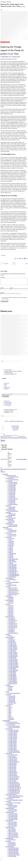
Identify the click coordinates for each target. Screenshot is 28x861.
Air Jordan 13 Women (12, 737)
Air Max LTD (10, 556)
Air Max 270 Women (12, 763)
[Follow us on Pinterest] (4, 378)
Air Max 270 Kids (11, 507)
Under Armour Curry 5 (12, 589)
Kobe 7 (9, 713)
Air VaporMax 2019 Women (14, 783)
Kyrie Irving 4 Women (12, 823)
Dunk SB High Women (12, 805)
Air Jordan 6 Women (12, 745)
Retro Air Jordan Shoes (10, 637)
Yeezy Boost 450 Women (13, 850)
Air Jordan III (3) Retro (12, 646)
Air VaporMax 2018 (12, 566)
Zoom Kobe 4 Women (12, 813)
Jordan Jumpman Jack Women (14, 752)
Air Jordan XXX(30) (12, 672)
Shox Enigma (10, 686)
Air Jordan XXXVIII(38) (12, 682)
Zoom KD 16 (10, 603)
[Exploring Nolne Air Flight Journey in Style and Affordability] (14, 320)
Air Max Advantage (12, 553)
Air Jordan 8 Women (12, 748)
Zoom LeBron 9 (11, 631)
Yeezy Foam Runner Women (14, 854)
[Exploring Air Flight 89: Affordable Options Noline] (14, 316)
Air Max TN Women (12, 781)
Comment (3, 277)
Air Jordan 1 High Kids (12, 482)
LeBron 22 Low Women (13, 835)
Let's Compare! (23, 459)
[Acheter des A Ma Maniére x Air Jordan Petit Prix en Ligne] (14, 332)
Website (2, 292)
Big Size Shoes (9, 583)
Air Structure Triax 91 (12, 564)
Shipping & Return (8, 402)
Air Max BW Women (12, 774)
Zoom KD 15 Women (12, 809)
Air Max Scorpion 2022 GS (13, 776)
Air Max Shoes (9, 537)
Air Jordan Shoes (9, 481)
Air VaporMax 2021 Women (14, 786)
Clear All (18, 459)
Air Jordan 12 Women (12, 735)
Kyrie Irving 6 (10, 611)
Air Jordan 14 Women (12, 738)
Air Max (13, 437)
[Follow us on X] (2, 378)
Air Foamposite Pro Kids (13, 477)
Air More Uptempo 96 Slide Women (15, 796)
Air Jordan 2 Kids (11, 492)
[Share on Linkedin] (22, 258)
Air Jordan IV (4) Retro (12, 648)
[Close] (1, 445)
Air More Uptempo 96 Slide (14, 693)
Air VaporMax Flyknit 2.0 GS (14, 790)
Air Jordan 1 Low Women (13, 731)
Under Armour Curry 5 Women (14, 802)
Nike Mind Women (9, 838)
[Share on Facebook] (17, 258)
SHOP (5, 384)
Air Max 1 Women (11, 756)
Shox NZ (10, 687)
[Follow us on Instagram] (5, 378)
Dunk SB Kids (8, 512)
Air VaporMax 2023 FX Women (14, 787)
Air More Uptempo (9, 578)
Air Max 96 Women (12, 768)
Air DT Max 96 (11, 538)
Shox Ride (10, 689)
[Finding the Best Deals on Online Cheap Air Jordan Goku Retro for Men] (14, 352)
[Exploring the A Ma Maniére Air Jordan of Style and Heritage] (14, 324)
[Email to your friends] (26, 258)
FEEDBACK (6, 388)
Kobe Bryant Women (10, 812)
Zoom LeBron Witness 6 (13, 633)
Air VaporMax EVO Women (14, 789)
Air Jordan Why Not (12, 657)
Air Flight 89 (10, 638)
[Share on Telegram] (24, 258)
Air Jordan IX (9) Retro (12, 649)
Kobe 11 (10, 708)
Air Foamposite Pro (12, 531)
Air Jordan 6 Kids (11, 497)
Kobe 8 (9, 715)
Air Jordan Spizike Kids (13, 504)
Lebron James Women (10, 827)
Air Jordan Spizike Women (13, 750)
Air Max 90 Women (12, 765)
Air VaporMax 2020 (12, 568)
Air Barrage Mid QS (12, 585)
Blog (24, 6)
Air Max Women (9, 753)
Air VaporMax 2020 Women (14, 785)
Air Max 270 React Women (13, 761)
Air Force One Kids (10, 478)
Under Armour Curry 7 (12, 594)
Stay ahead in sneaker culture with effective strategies (14, 346)
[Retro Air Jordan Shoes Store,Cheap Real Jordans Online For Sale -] (14, 470)
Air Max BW (10, 555)
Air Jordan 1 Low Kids (12, 483)
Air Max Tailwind (11, 560)
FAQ (5, 386)
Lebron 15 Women (12, 828)
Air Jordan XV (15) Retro (13, 664)
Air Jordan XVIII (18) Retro (13, 667)
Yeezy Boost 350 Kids (12, 524)
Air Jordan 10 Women (12, 733)
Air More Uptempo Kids (10, 509)
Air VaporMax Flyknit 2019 (13, 575)
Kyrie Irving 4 (10, 608)
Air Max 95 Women (12, 767)
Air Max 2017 (11, 542)
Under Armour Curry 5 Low (13, 590)
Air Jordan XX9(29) (12, 668)
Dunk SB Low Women (12, 807)
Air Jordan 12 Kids (12, 487)
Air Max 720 (10, 546)
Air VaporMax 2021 (12, 570)
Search (2, 436)
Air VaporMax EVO (12, 572)
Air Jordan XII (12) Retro (13, 661)
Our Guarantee (7, 405)
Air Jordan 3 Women (12, 741)
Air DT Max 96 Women (13, 755)
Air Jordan (3, 255)
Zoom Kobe (8, 705)
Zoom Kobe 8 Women (12, 817)
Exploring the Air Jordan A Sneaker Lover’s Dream (13, 338)
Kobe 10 (10, 707)
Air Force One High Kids (13, 479)
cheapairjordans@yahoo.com (10, 374)
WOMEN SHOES (6, 720)
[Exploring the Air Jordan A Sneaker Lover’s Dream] (14, 336)
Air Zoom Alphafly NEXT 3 (13, 582)
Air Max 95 (10, 549)
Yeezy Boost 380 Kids (12, 526)
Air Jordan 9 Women (12, 749)
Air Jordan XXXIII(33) (12, 676)
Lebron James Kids (9, 519)
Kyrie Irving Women (9, 820)
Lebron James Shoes (10, 616)
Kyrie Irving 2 (10, 605)
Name (2, 288)
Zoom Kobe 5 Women (12, 815)
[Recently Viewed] (4, 434)
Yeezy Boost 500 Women (13, 852)
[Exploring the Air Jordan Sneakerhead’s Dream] (14, 348)
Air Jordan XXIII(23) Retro (13, 670)
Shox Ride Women (12, 844)
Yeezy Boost (8, 694)
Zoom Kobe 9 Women (13, 819)
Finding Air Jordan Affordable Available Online (12, 342)
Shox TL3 (10, 690)
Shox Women (8, 841)
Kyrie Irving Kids (9, 516)
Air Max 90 (10, 548)
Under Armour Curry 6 (12, 592)
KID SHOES (5, 474)
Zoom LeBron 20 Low (12, 624)
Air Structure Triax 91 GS (13, 782)
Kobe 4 (9, 709)
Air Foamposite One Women (11, 722)
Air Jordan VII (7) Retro (12, 655)
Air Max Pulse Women (12, 775)
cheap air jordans (14, 122)
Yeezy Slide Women (12, 856)
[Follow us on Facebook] (3, 378)
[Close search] (2, 443)
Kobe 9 (9, 716)
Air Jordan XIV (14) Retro (13, 663)
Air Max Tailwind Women (13, 778)
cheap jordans (16, 64)
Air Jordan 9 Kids (11, 503)
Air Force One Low (12, 535)
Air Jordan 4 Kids (11, 494)
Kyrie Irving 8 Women (12, 824)
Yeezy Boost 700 (11, 701)
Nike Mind (8, 634)
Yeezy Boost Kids (9, 523)
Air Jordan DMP (11, 641)
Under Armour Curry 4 (12, 587)
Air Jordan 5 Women (12, 744)
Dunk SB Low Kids (11, 514)
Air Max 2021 (11, 544)
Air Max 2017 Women (12, 759)
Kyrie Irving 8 (10, 613)
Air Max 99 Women (12, 771)
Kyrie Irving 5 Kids (11, 518)
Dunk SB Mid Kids (11, 515)
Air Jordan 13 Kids (12, 489)
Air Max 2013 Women (12, 757)
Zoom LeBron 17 (11, 618)
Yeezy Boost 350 (11, 696)
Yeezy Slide (10, 704)
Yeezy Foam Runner (12, 702)
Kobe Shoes (17, 437)
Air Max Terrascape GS (13, 779)
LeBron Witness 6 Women (13, 837)
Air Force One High (12, 534)
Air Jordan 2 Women (12, 739)
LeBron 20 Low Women (13, 833)
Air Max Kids (8, 505)
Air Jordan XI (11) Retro (12, 660)
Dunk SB (22, 437)
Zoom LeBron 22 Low (12, 627)
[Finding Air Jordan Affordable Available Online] (14, 340)
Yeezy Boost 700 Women (13, 853)
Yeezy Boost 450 (11, 698)
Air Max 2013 (11, 541)
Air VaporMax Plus (12, 576)
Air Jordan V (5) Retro (12, 652)
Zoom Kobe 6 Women (13, 816)
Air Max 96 (10, 550)
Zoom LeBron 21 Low (12, 626)
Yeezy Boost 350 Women (13, 848)
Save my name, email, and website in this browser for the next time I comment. (14, 298)
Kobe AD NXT (11, 719)
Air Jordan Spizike (12, 650)
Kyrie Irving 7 (10, 612)
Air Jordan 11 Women (12, 734)
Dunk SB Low (10, 598)
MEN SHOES (5, 527)
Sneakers (6, 42)
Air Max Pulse (11, 557)
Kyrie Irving (8, 604)
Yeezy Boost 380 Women (13, 849)
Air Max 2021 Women (12, 760)
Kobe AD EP (10, 718)
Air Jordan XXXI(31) (12, 674)
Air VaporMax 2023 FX (13, 571)
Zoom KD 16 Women (12, 811)
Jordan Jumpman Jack (12, 683)
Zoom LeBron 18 (11, 619)
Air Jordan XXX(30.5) (12, 671)
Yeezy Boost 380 (11, 697)
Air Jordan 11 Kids (11, 486)
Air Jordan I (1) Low (12, 644)
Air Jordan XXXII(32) (12, 675)
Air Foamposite (9, 529)
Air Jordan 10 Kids (12, 485)
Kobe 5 (9, 711)
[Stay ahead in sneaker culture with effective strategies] (14, 344)
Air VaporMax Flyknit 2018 (13, 574)
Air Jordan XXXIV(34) (12, 678)
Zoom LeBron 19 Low (12, 623)
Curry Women (8, 801)
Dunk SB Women (9, 804)
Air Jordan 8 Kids (11, 501)
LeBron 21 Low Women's (13, 834)
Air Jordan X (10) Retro (12, 659)
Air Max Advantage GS (13, 772)
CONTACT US (7, 387)
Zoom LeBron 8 (11, 630)
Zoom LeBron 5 (11, 629)
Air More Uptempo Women (11, 794)
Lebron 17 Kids (11, 522)
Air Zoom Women (9, 798)
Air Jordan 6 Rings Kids (13, 498)
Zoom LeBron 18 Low (12, 620)
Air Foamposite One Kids (11, 475)
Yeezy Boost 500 (11, 700)
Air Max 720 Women (12, 764)
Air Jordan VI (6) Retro (12, 653)
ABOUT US (6, 383)
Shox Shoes (8, 685)
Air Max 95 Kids (11, 508)
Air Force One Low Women (13, 727)
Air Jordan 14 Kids (12, 490)
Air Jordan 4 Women (12, 742)
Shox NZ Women (11, 842)
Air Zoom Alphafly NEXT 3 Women (15, 800)
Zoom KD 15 (10, 601)
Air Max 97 (10, 552)
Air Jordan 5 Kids (11, 496)
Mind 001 (10, 635)
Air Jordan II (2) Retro (12, 645)
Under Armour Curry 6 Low (13, 593)
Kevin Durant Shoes (9, 600)
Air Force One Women (10, 724)
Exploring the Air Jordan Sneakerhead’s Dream (12, 350)
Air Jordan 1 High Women (13, 730)
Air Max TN (10, 563)
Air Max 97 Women (12, 770)
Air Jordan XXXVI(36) (12, 681)
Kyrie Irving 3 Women (12, 822)
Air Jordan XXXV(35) (12, 679)
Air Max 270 (10, 545)
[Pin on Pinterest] (19, 258)
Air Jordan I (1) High (12, 642)
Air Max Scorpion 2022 (13, 559)
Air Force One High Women (14, 726)
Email (11, 288)
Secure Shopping (7, 403)
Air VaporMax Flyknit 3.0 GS (14, 791)
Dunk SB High (11, 597)
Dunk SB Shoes (9, 596)
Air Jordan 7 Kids (11, 500)
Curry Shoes (8, 586)
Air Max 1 (10, 540)
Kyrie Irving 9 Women (12, 826)
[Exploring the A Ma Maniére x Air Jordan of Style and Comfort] (14, 328)
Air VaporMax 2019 (12, 567)
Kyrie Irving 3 (10, 607)
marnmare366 (5, 56)
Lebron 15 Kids (11, 520)
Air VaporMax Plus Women (13, 793)
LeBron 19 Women (12, 831)
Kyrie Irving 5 (10, 609)
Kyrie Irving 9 (10, 615)
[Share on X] (15, 258)
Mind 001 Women (12, 839)
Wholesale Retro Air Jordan (6, 437)
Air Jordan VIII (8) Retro (13, 656)
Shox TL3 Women (11, 845)
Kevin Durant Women (10, 808)
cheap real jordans (9, 217)
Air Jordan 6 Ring (11, 639)
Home (20, 6)
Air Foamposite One (12, 530)
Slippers (7, 692)
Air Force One (9, 533)
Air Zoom (8, 581)
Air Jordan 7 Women (12, 746)
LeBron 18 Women (12, 830)
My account (6, 401)
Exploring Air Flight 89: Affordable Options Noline (13, 318)
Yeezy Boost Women (10, 846)
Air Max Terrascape (12, 561)
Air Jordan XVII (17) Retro (13, 666)
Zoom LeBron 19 (11, 622)
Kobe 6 (9, 712)
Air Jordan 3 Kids (11, 493)
